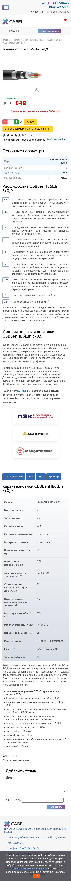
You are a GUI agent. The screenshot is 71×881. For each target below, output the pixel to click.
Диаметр (54, 476)
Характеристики (14, 476)
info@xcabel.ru (58, 7)
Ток (31, 476)
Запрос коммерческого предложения (27, 128)
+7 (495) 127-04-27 (28, 848)
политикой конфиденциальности (29, 868)
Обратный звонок (49, 31)
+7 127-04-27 (55, 3)
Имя (9, 778)
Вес (41, 476)
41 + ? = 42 (14, 800)
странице (20, 390)
